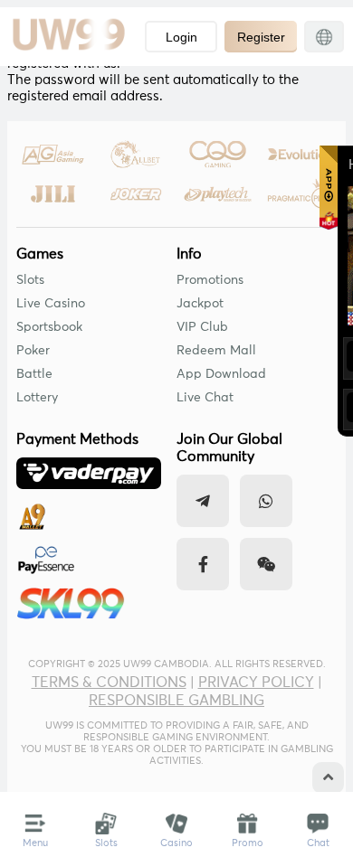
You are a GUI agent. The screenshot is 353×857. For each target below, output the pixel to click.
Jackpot (200, 303)
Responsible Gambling (176, 700)
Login (181, 37)
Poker (33, 350)
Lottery (37, 397)
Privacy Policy (256, 682)
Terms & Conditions (109, 682)
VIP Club (202, 327)
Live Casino (50, 303)
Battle (34, 374)
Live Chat (205, 397)
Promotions (209, 280)
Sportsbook (49, 327)
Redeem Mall (216, 350)
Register (261, 37)
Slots (30, 280)
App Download (221, 374)
